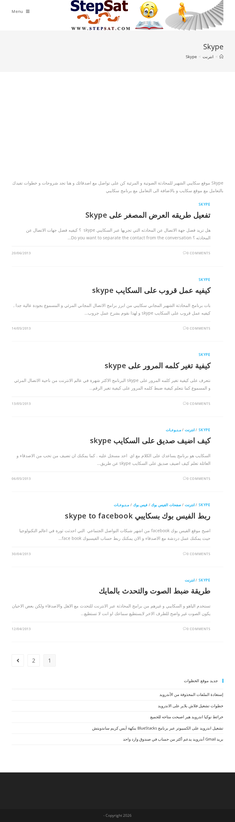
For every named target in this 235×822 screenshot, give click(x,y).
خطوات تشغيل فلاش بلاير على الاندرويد (190, 705)
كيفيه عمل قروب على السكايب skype (151, 290)
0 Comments (199, 253)
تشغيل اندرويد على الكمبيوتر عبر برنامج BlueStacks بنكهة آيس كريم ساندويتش (157, 728)
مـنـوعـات (173, 429)
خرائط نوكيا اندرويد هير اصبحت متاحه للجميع (186, 716)
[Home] (221, 56)
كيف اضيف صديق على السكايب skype (150, 440)
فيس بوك (140, 504)
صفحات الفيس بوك (166, 504)
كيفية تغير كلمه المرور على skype (158, 365)
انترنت (190, 429)
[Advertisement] (117, 133)
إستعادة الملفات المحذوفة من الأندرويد (191, 694)
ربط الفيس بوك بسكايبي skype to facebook (138, 515)
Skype (205, 204)
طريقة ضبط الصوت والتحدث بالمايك (154, 590)
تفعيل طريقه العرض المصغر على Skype (148, 215)
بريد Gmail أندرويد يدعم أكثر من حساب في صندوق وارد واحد (173, 739)
